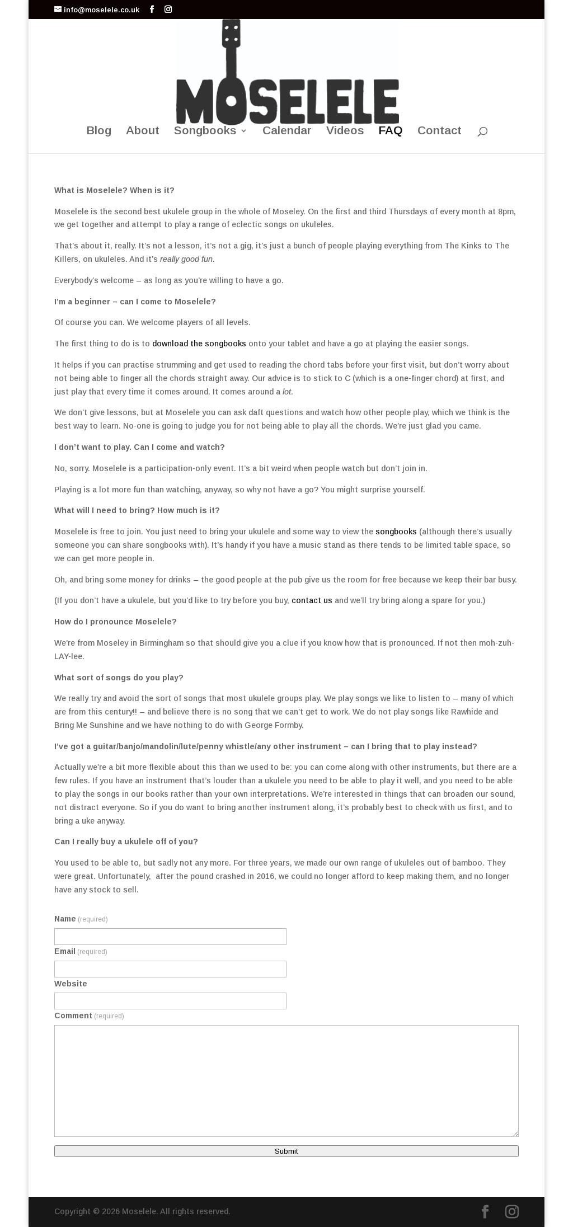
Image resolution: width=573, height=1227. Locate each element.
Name (81, 918)
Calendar (287, 131)
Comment (89, 1015)
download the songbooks (199, 343)
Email (80, 951)
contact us (312, 600)
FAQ (391, 131)
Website (70, 983)
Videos (345, 131)
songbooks (395, 531)
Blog (99, 131)
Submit (286, 1151)
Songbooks (205, 131)
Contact (439, 131)
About (142, 131)
